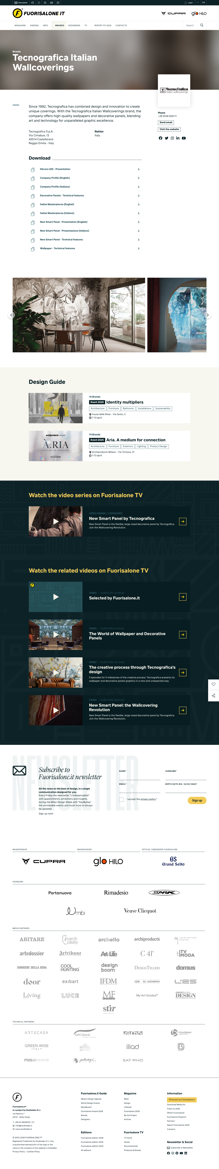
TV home (128, 1138)
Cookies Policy (33, 1152)
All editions (86, 1150)
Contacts (121, 26)
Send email (166, 122)
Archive (127, 1119)
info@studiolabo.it (23, 1126)
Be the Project (130, 1115)
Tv (85, 26)
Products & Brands (132, 1150)
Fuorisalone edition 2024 (92, 1146)
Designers (74, 26)
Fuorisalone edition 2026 (92, 1138)
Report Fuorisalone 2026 (178, 1125)
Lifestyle (128, 1107)
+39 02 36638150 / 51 (24, 1122)
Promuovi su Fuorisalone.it (182, 1100)
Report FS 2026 (102, 26)
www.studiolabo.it (23, 1129)
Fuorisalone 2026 (132, 1111)
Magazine (20, 26)
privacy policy (148, 799)
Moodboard (86, 1107)
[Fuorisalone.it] (39, 13)
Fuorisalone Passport (176, 1117)
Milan (126, 1099)
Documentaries (131, 1146)
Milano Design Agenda (91, 1099)
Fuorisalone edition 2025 (92, 1142)
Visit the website (169, 129)
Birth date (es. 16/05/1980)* (181, 784)
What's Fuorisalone (175, 1113)
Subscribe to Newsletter (181, 1148)
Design (127, 1103)
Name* (122, 771)
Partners (171, 1121)
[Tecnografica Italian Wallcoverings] (79, 315)
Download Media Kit (176, 1105)
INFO (45, 26)
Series (127, 1142)
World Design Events (90, 1103)
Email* (122, 784)
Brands (59, 26)
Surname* (171, 771)
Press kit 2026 (173, 1109)
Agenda (34, 26)
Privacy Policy (19, 1152)
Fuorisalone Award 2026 (92, 1111)
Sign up (197, 800)
